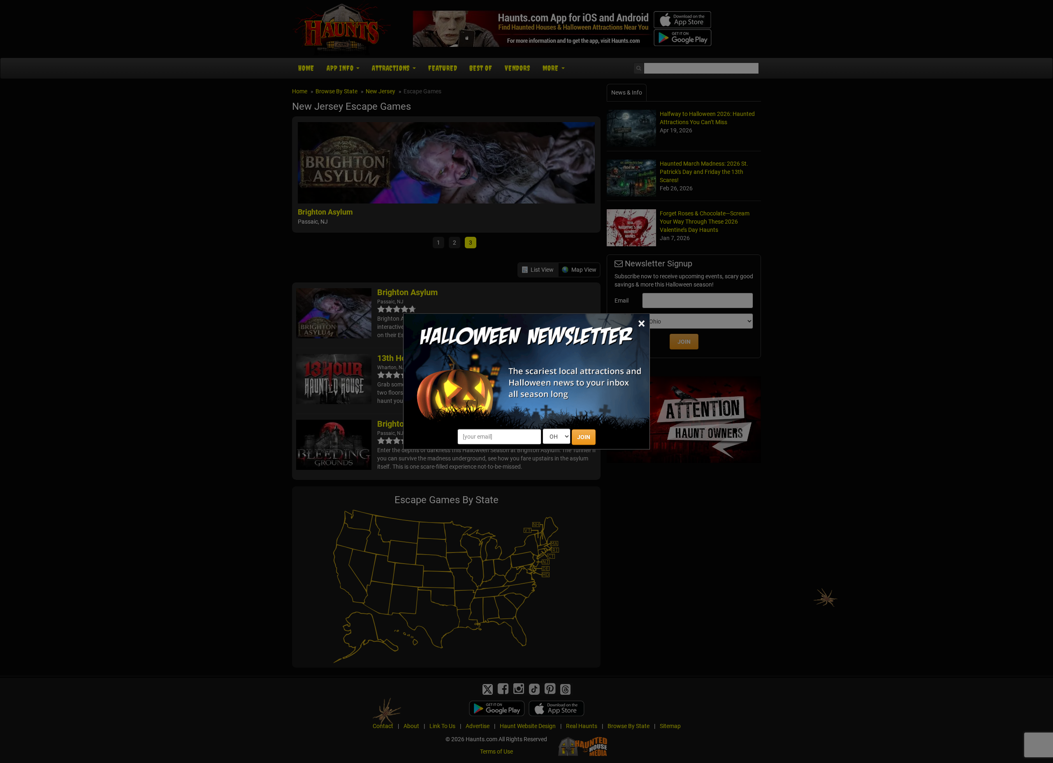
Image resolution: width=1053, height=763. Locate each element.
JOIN (583, 437)
